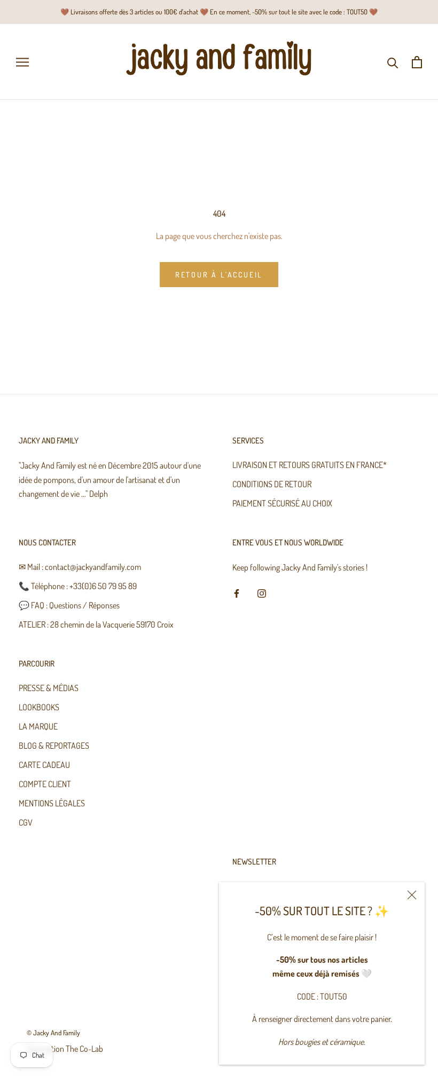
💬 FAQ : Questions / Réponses (69, 605)
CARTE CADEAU (44, 764)
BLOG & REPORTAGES (54, 745)
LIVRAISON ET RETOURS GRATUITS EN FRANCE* (309, 464)
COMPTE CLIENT (45, 784)
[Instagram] (261, 592)
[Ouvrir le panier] (417, 62)
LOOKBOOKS (39, 707)
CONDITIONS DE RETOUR (271, 484)
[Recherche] (392, 62)
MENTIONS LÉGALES (52, 803)
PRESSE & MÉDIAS (49, 688)
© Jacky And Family (53, 1032)
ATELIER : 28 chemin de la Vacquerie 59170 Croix (96, 624)
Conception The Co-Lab (65, 1048)
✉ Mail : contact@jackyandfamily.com (80, 566)
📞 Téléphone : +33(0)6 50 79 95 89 (78, 586)
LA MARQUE (38, 726)
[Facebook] (236, 592)
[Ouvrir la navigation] (22, 62)
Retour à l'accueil (219, 274)
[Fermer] (412, 895)
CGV (26, 822)
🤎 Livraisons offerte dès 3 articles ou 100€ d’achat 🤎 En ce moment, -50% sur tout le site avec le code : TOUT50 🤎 (219, 11)
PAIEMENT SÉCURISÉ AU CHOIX (282, 503)
